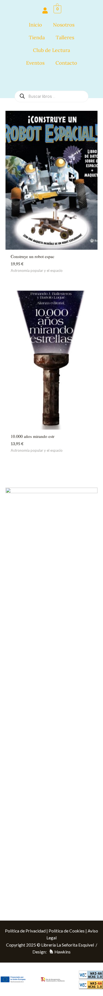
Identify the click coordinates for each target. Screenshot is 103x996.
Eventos (35, 63)
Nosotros (63, 25)
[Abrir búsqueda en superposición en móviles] (51, 79)
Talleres (65, 37)
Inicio (35, 25)
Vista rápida (51, 244)
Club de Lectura (51, 50)
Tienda (37, 37)
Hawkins (62, 951)
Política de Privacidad (25, 930)
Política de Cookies (67, 930)
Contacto (66, 63)
